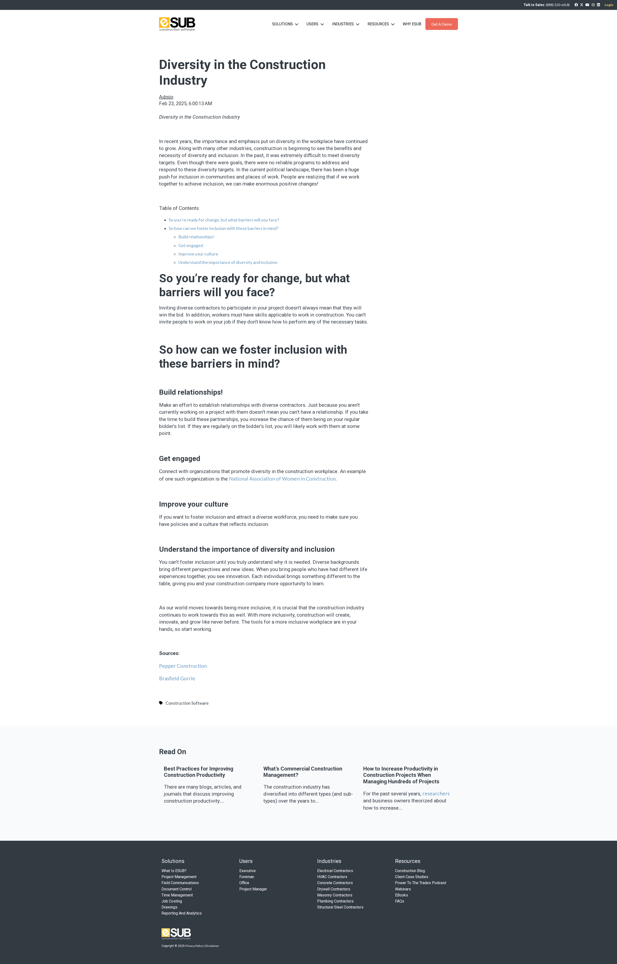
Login (609, 5)
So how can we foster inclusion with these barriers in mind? (223, 228)
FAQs (399, 901)
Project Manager (253, 889)
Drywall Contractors (333, 889)
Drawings (169, 907)
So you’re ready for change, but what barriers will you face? (224, 219)
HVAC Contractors (332, 876)
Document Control (176, 889)
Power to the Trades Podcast (420, 883)
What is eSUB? (174, 870)
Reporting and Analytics (181, 913)
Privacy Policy (194, 946)
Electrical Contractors (335, 870)
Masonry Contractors (334, 895)
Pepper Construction (183, 666)
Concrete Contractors (335, 883)
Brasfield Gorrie (177, 678)
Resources (378, 24)
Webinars (403, 889)
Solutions (282, 24)
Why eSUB (412, 24)
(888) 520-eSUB (558, 5)
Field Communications (180, 883)
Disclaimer (212, 946)
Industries (343, 24)
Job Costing (171, 901)
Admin (166, 96)
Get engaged (190, 245)
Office (244, 883)
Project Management (178, 876)
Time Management (177, 895)
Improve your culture (198, 253)
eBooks (401, 895)
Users (312, 24)
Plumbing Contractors (335, 901)
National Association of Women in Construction (282, 478)
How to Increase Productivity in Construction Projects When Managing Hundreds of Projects (401, 775)
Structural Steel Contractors (340, 907)
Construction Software (187, 703)
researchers (436, 793)
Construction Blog (410, 870)
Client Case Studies (411, 876)
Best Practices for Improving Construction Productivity (198, 772)
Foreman (246, 876)
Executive (247, 870)
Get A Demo (441, 24)
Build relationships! (196, 236)
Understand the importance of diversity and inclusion (227, 262)
